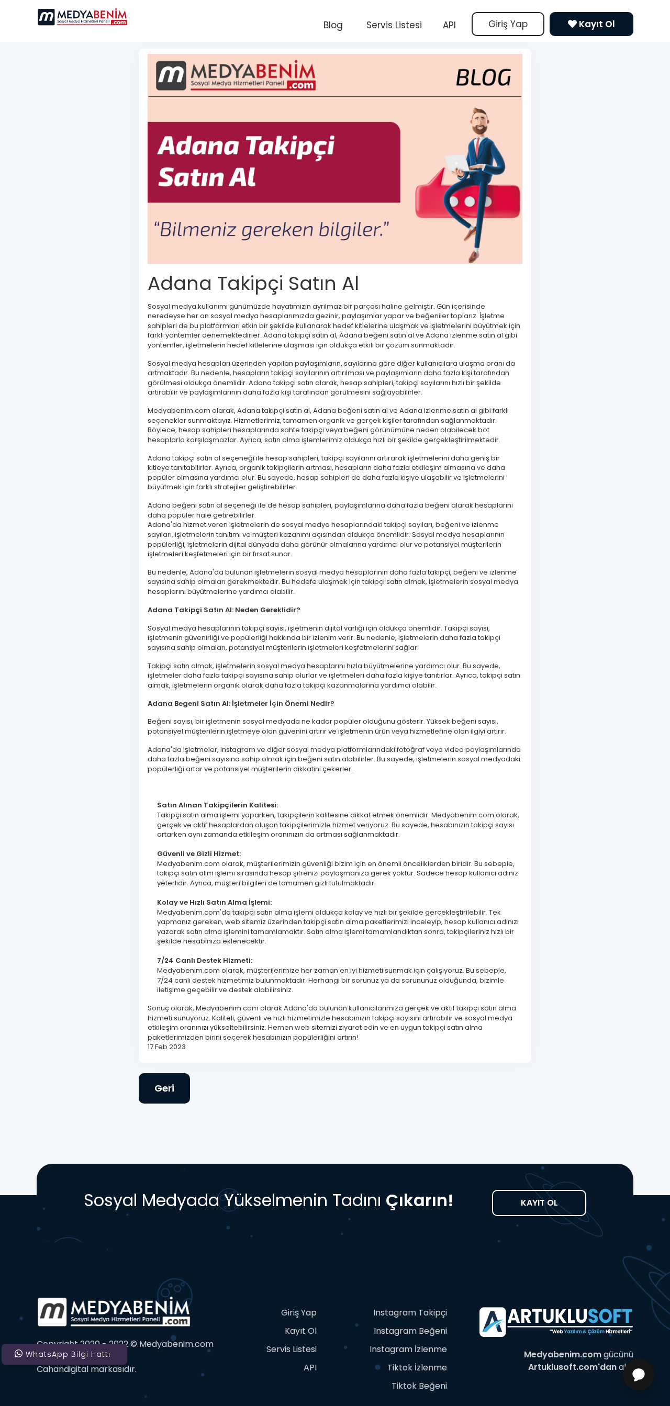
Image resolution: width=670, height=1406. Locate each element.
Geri (164, 1088)
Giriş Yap (508, 24)
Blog (333, 25)
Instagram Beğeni (410, 1331)
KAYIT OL (539, 1203)
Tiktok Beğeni (419, 1386)
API (449, 25)
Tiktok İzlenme (417, 1368)
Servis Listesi (393, 25)
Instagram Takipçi (410, 1313)
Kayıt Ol (596, 24)
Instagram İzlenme (408, 1349)
